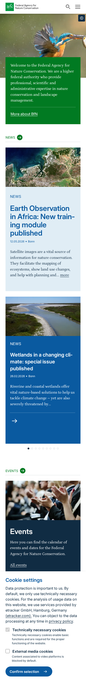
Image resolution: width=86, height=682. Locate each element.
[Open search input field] (67, 7)
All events (18, 565)
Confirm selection (24, 671)
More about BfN (24, 114)
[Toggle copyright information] (81, 18)
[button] (28, 448)
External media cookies (32, 651)
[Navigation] (76, 7)
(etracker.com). (19, 615)
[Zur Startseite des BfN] (34, 7)
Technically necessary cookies (39, 630)
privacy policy (61, 621)
